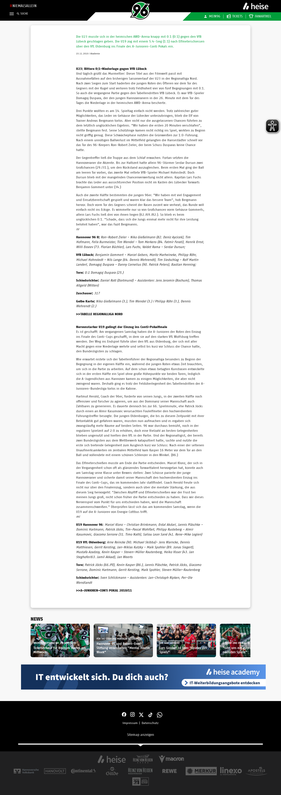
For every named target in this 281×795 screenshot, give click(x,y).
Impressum (130, 723)
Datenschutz (150, 723)
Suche (24, 13)
